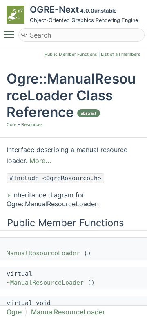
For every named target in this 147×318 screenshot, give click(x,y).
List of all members (120, 54)
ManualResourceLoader (43, 253)
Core (11, 124)
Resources (32, 124)
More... (40, 161)
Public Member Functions (71, 54)
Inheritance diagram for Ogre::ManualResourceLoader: (53, 199)
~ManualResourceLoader (45, 282)
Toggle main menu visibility (10, 34)
